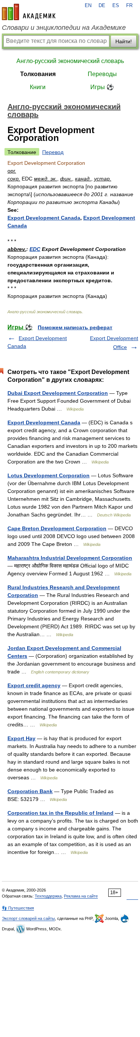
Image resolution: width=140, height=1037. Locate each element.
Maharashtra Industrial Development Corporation (69, 558)
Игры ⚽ (102, 87)
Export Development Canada (43, 218)
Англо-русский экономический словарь (70, 61)
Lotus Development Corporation (48, 475)
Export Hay (21, 738)
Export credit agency (33, 685)
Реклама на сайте (81, 896)
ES (115, 5)
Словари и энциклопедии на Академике (64, 27)
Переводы (102, 74)
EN (88, 5)
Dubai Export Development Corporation (57, 393)
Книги (38, 87)
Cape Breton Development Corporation (56, 528)
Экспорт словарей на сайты (28, 918)
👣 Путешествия (18, 908)
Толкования (38, 74)
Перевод (52, 152)
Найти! (123, 41)
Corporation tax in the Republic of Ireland (60, 813)
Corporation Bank (30, 791)
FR (129, 5)
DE (102, 5)
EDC (34, 249)
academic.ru (29, 12)
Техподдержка (48, 896)
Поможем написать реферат (75, 327)
